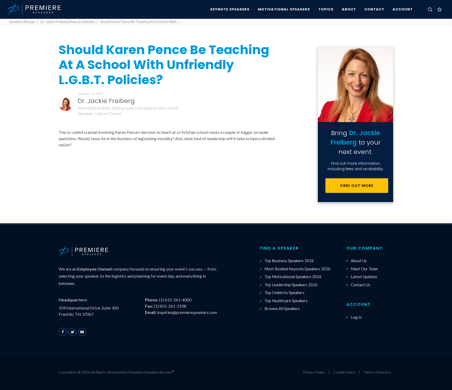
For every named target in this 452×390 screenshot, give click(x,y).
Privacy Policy (314, 372)
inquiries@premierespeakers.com (187, 312)
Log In (356, 317)
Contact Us (360, 284)
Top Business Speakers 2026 (289, 260)
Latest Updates (364, 276)
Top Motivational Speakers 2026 (292, 276)
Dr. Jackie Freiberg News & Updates (67, 22)
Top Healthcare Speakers (286, 300)
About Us (359, 260)
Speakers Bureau (22, 22)
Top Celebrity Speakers (284, 292)
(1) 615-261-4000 (175, 299)
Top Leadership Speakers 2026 (291, 284)
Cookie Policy (344, 372)
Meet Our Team (364, 268)
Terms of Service (377, 372)
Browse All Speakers (282, 308)
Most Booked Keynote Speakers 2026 (297, 268)
